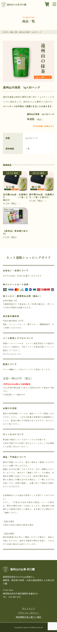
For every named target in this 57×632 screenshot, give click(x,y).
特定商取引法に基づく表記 (28, 617)
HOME (5, 32)
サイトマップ (28, 608)
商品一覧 (13, 32)
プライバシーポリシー (28, 612)
